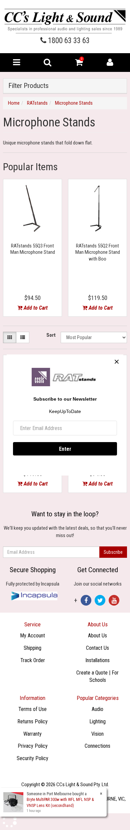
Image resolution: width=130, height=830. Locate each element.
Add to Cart (35, 308)
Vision (97, 734)
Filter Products (28, 86)
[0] (79, 64)
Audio (97, 709)
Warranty (32, 734)
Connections (97, 746)
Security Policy (32, 758)
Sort (51, 335)
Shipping (32, 648)
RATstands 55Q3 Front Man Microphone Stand (32, 249)
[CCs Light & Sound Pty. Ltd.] (65, 21)
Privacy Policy (33, 746)
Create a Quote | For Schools (97, 676)
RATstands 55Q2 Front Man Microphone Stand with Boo (97, 252)
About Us (97, 635)
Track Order (32, 660)
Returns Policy (32, 721)
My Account (32, 635)
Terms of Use (32, 709)
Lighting (97, 721)
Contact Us (97, 648)
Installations (97, 660)
